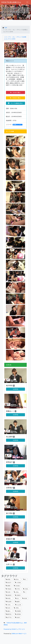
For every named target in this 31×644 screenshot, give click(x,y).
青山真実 (9, 601)
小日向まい (9, 604)
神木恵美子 (9, 598)
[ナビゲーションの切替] (27, 2)
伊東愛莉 (18, 611)
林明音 (8, 579)
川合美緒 (17, 585)
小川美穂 (18, 582)
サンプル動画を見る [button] (16, 103)
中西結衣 (9, 589)
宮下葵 (18, 589)
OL (25, 579)
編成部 (18, 601)
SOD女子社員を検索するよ (11, 2)
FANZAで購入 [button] (16, 98)
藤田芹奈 (9, 614)
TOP (5, 28)
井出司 (8, 608)
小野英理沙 (18, 608)
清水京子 (9, 582)
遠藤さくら (9, 611)
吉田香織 (18, 614)
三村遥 (26, 589)
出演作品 (15, 389)
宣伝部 (8, 592)
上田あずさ (18, 592)
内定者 (25, 598)
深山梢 (18, 617)
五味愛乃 (18, 595)
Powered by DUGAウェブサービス (14, 629)
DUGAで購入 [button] (16, 92)
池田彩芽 (9, 595)
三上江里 (18, 604)
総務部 (8, 585)
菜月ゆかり (18, 579)
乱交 (17, 598)
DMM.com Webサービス (19, 633)
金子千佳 (9, 617)
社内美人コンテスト (17, 124)
